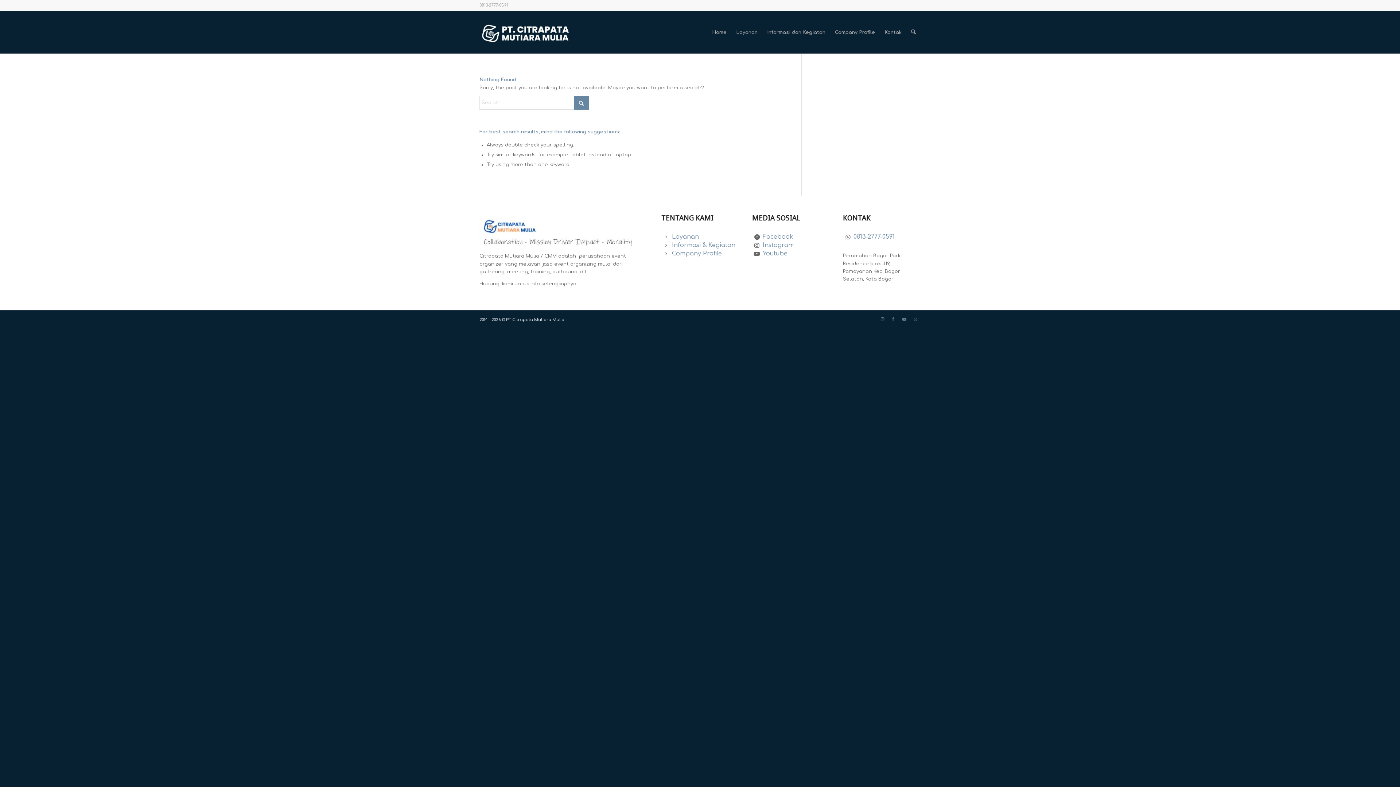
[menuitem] (719, 32)
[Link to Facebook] (893, 319)
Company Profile (697, 253)
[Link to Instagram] (882, 319)
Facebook (778, 237)
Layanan (685, 237)
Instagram (778, 245)
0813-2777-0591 (874, 237)
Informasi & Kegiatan (703, 245)
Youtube (775, 253)
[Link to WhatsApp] (915, 319)
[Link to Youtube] (904, 319)
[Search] (913, 32)
